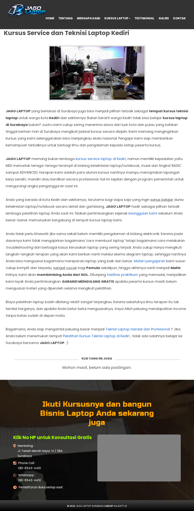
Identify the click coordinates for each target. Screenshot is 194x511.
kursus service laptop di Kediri (101, 158)
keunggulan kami (142, 213)
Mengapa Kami (88, 18)
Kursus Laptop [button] (116, 18)
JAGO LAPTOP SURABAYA (89, 506)
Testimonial (144, 18)
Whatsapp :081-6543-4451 (29, 477)
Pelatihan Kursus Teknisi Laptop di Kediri (96, 336)
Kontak (179, 18)
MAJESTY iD (120, 506)
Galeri (164, 18)
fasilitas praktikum (122, 274)
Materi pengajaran (149, 261)
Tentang (65, 18)
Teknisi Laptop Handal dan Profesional (138, 329)
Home (50, 18)
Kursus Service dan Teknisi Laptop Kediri (66, 33)
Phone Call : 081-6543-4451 (29, 465)
